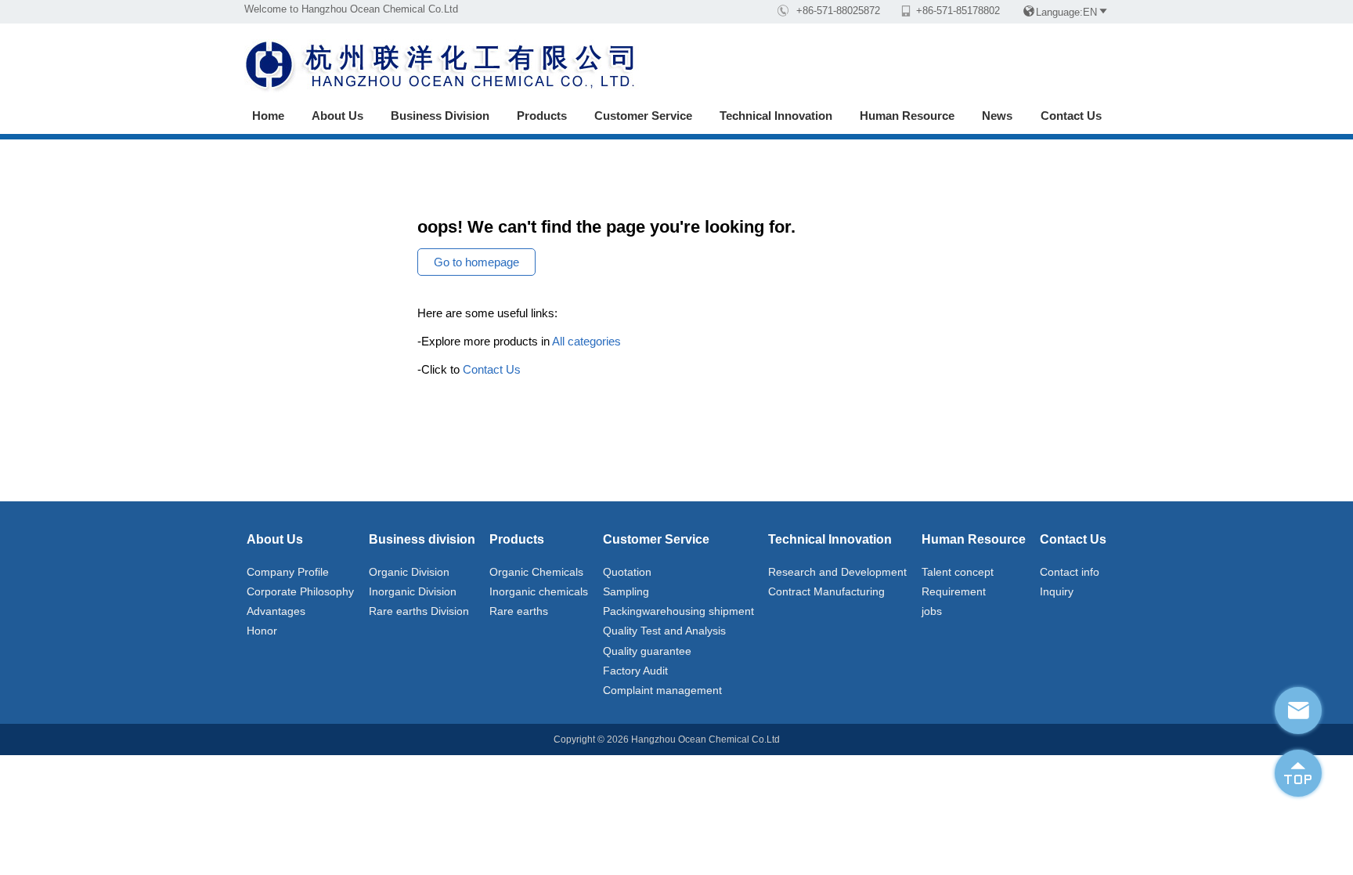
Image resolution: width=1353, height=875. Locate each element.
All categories (586, 341)
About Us (337, 115)
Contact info (1069, 572)
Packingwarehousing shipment (678, 611)
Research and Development (837, 572)
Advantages (276, 611)
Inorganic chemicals (538, 591)
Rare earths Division (419, 611)
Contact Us (1071, 115)
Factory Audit (635, 670)
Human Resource (907, 115)
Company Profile (288, 572)
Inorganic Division (412, 591)
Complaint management (662, 690)
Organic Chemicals (536, 572)
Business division (440, 115)
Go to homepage (476, 262)
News (997, 115)
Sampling (626, 591)
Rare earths (518, 611)
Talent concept (958, 572)
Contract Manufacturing (826, 591)
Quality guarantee (647, 651)
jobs (932, 611)
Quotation (627, 572)
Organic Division (409, 572)
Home (268, 115)
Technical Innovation (776, 115)
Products (542, 115)
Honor (262, 630)
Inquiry (1056, 591)
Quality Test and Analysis (664, 630)
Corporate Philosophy (300, 591)
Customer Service (643, 115)
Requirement (954, 591)
